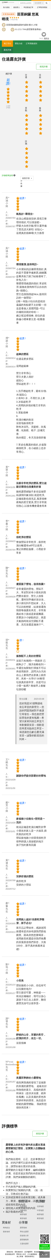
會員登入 (16, 7)
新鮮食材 (6, 1232)
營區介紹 (18, 44)
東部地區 (23, 1218)
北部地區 (23, 1206)
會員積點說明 (10, 1254)
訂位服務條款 (32, 1254)
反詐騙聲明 (28, 1252)
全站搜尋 (38, 3)
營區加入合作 (21, 1254)
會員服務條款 (39, 1252)
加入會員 (6, 7)
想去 (46, 38)
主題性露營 (24, 1244)
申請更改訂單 (28, 7)
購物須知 (10, 1252)
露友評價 (7, 50)
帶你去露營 (24, 1232)
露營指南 (23, 1228)
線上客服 (20, 1256)
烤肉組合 (6, 1228)
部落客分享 (24, 1236)
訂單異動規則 (31, 44)
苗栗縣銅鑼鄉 (8, 14)
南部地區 (23, 1214)
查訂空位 (7, 44)
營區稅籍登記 (29, 1256)
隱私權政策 (19, 1252)
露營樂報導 (24, 1240)
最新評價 (26, 178)
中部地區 (23, 1210)
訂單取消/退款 (42, 7)
